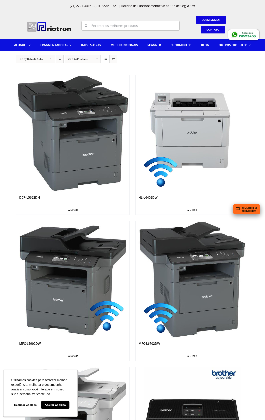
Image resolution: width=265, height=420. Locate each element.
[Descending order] (60, 59)
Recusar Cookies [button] (25, 404)
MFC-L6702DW (149, 343)
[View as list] (113, 59)
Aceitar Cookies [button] (55, 404)
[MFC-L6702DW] (192, 279)
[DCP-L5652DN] (72, 133)
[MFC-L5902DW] (72, 279)
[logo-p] (49, 23)
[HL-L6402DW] (192, 133)
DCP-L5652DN (29, 197)
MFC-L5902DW (30, 343)
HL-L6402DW (148, 197)
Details (74, 209)
